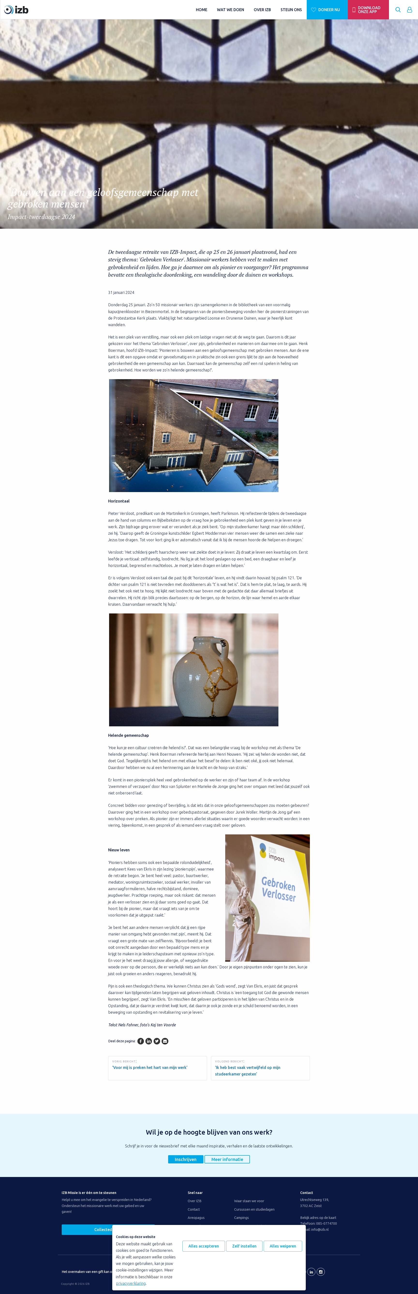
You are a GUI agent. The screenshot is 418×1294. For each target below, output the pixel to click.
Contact (194, 1209)
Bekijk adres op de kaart (318, 1218)
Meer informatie (227, 1159)
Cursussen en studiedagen (254, 1209)
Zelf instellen (244, 1246)
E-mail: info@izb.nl (314, 1229)
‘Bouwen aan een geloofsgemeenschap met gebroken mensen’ (103, 203)
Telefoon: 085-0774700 (318, 1223)
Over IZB (195, 1201)
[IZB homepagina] (97, 9)
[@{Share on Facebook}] (140, 1041)
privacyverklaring (131, 1283)
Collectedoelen (108, 1229)
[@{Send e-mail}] (165, 1041)
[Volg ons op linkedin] (311, 1272)
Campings (241, 1218)
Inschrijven (185, 1159)
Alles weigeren (283, 1246)
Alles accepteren (203, 1246)
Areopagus (196, 1218)
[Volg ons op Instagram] (321, 1272)
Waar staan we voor (249, 1201)
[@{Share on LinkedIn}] (148, 1041)
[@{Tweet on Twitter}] (157, 1041)
